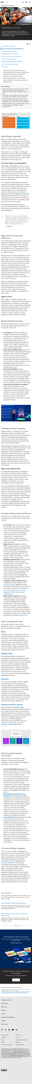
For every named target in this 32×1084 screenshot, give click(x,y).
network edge (18, 557)
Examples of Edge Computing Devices (11, 56)
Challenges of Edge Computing (9, 54)
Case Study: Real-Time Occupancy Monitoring (14, 914)
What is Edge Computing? (8, 46)
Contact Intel (4, 1003)
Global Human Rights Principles (17, 1055)
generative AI (5, 861)
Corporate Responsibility (7, 1017)
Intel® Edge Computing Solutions (13, 903)
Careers (3, 1014)
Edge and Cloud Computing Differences (12, 49)
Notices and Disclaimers (12, 1053)
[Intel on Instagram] (16, 1030)
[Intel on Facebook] (2, 1030)
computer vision (8, 584)
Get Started (4, 66)
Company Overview (6, 1000)
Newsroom (4, 1007)
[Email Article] (30, 44)
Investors (3, 1010)
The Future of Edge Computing (9, 64)
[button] (16, 908)
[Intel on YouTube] (13, 1030)
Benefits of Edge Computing (9, 51)
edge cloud (23, 615)
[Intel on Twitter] (5, 1030)
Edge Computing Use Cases (8, 59)
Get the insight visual (16, 943)
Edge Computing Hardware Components (12, 61)
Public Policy (4, 1024)
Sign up (16, 980)
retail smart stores (13, 590)
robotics (4, 863)
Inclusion (3, 1020)
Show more (17, 925)
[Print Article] (27, 44)
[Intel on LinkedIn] (9, 1030)
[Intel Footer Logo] (4, 1070)
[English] (26, 2)
